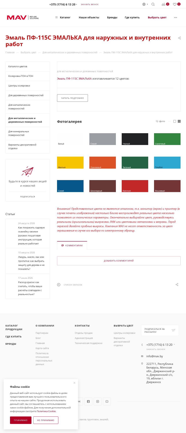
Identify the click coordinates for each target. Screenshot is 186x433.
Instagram (98, 401)
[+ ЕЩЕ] (176, 17)
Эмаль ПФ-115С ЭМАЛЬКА (74, 78)
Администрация (84, 338)
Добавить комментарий (119, 260)
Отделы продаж (84, 333)
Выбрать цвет (124, 325)
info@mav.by (154, 356)
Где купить (13, 336)
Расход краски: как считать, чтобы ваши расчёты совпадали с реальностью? (30, 288)
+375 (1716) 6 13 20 (62, 4)
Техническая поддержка (88, 343)
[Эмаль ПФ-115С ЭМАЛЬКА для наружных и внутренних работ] (70, 139)
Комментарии (74, 245)
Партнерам (42, 333)
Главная (40, 343)
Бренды (10, 343)
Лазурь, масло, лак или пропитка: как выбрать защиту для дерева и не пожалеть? (31, 263)
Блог (38, 338)
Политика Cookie (46, 411)
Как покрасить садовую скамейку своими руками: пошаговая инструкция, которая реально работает (31, 235)
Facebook (88, 401)
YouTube (107, 401)
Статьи (10, 214)
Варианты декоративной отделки (122, 341)
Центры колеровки (124, 333)
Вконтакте (79, 401)
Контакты (82, 325)
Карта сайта (42, 348)
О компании (45, 325)
